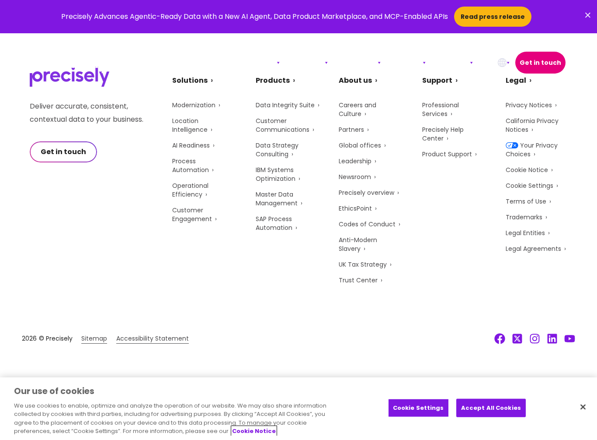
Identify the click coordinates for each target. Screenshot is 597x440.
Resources (355, 62)
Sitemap (94, 338)
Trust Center (358, 280)
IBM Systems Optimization (275, 174)
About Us (450, 62)
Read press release (493, 16)
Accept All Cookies (491, 408)
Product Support (447, 154)
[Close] (583, 407)
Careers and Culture (357, 109)
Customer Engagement (192, 214)
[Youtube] (569, 338)
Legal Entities (525, 233)
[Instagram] (534, 338)
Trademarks (524, 217)
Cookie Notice (527, 169)
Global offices (360, 145)
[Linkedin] (552, 338)
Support (404, 62)
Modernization (193, 105)
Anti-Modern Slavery (358, 244)
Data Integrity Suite (285, 105)
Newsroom (355, 176)
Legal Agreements (533, 248)
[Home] (70, 63)
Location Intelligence (190, 125)
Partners (351, 129)
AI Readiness (191, 145)
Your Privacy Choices (532, 149)
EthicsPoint (355, 208)
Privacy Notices (529, 105)
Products (305, 62)
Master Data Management (277, 199)
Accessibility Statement (152, 338)
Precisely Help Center (443, 134)
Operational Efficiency (190, 190)
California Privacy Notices (532, 125)
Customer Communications (282, 125)
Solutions (256, 62)
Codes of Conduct (367, 224)
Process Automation (190, 165)
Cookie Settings (529, 185)
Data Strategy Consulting (277, 149)
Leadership (355, 161)
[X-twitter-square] (517, 338)
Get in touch (540, 62)
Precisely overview (366, 192)
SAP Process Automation (274, 223)
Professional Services (440, 109)
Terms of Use (526, 201)
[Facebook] (499, 338)
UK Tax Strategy (363, 264)
